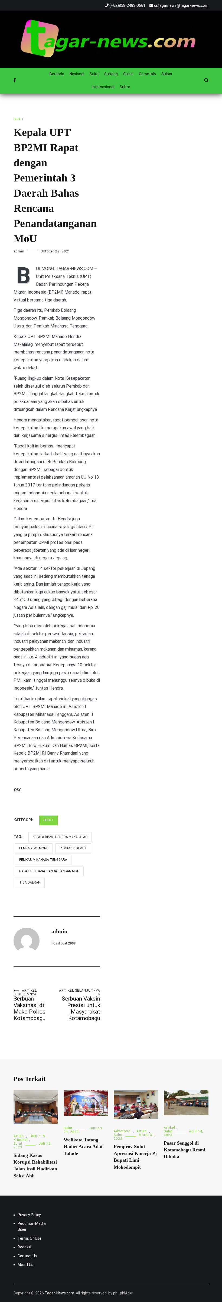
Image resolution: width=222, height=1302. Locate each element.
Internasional (103, 87)
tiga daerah (29, 882)
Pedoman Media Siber (32, 1226)
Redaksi (24, 1247)
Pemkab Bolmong (33, 848)
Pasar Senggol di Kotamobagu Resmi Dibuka (184, 1149)
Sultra (125, 87)
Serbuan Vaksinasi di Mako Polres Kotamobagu (29, 1005)
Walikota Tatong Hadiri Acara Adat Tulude (83, 1146)
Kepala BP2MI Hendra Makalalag (60, 837)
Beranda (57, 74)
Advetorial (123, 1131)
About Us (25, 1264)
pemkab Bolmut (73, 848)
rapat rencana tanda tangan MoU (49, 871)
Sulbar (166, 74)
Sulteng (111, 74)
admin (19, 251)
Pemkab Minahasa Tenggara (43, 860)
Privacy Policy (29, 1215)
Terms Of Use (29, 1238)
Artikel (19, 1136)
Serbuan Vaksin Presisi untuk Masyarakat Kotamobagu (79, 1005)
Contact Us (27, 1256)
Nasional (77, 74)
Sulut (94, 74)
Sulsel (128, 74)
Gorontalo (147, 74)
